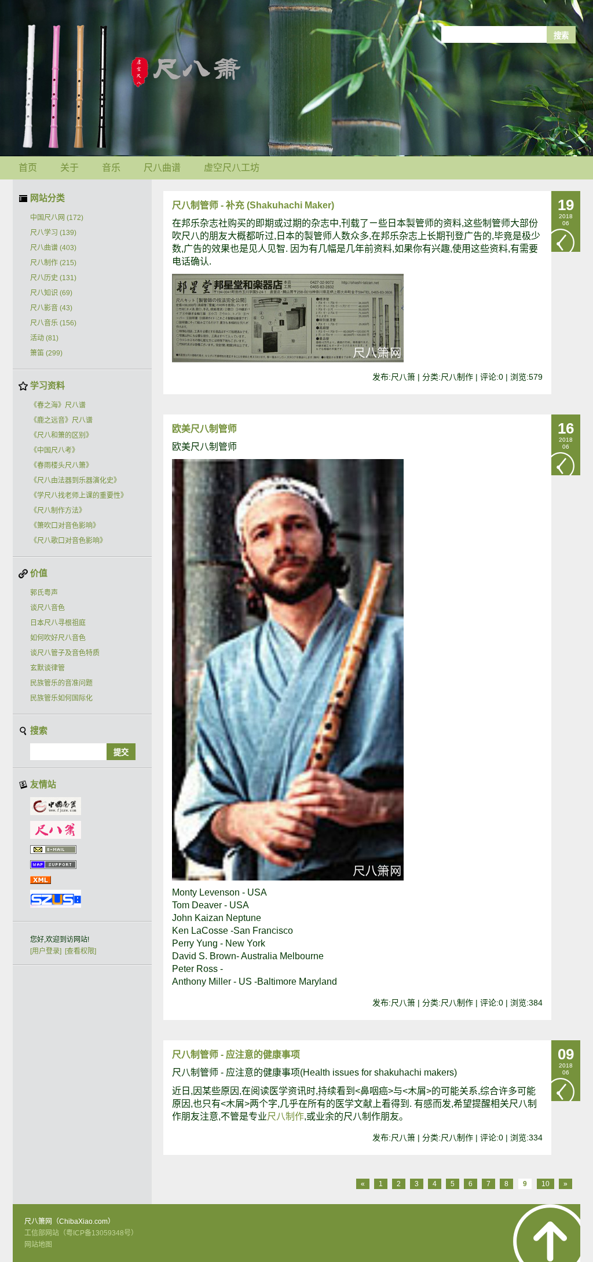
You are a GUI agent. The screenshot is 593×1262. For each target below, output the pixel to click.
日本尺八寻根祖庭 (58, 623)
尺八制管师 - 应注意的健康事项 (236, 1054)
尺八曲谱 (162, 168)
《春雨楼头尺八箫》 (61, 465)
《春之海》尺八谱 (58, 405)
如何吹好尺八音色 (58, 638)
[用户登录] (45, 951)
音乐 (111, 168)
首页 (28, 168)
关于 (69, 168)
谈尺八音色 (47, 608)
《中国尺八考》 (54, 450)
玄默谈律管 (47, 668)
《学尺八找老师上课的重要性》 (78, 495)
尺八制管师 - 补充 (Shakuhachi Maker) (253, 205)
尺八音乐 (53, 323)
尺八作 (285, 1116)
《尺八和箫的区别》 (61, 435)
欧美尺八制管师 (204, 429)
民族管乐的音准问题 (61, 683)
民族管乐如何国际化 (61, 698)
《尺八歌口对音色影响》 (68, 541)
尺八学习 (53, 233)
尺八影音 (51, 308)
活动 (44, 338)
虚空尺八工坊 (231, 168)
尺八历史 (53, 278)
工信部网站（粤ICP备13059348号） (81, 1233)
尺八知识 (51, 293)
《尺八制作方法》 (58, 511)
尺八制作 (53, 263)
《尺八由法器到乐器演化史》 (75, 480)
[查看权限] (80, 951)
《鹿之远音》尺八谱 (61, 420)
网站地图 (38, 1245)
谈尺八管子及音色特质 (65, 653)
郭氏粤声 (44, 593)
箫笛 (46, 353)
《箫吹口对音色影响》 (65, 526)
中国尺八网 (56, 218)
